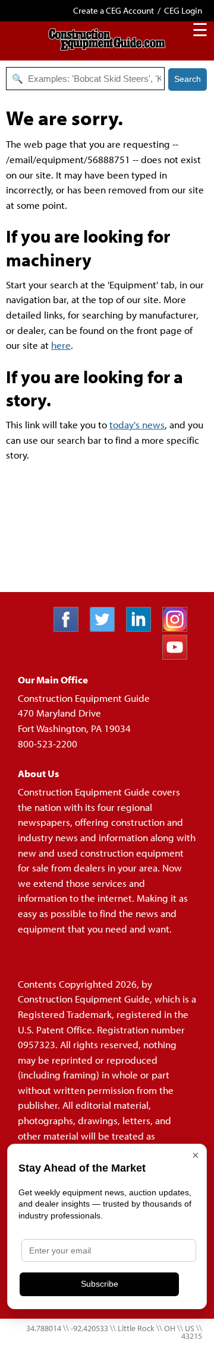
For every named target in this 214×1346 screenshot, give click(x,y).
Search (187, 79)
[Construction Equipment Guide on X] (107, 628)
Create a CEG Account (113, 10)
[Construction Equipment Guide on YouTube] (179, 656)
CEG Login (183, 10)
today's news (137, 424)
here (61, 345)
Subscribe (99, 1283)
